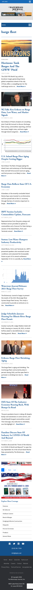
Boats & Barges (7, 517)
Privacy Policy (5, 567)
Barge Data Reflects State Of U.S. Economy (16, 185)
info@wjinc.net (16, 553)
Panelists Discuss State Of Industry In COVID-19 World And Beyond (15, 435)
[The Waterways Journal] (16, 9)
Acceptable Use (27, 567)
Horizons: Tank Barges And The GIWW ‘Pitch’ (16, 51)
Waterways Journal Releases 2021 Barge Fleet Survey (16, 275)
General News (7, 536)
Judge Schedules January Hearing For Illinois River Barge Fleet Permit (16, 316)
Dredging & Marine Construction (12, 521)
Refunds (25, 563)
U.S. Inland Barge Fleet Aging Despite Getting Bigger (16, 146)
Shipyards (6, 525)
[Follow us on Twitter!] (14, 544)
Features (5, 506)
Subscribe (17, 560)
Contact (19, 563)
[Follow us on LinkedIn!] (18, 544)
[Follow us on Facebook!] (10, 544)
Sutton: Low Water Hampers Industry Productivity (14, 241)
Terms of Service (16, 567)
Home (5, 560)
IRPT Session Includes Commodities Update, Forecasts (15, 213)
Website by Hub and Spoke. (16, 573)
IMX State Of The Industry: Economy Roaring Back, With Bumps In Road (16, 391)
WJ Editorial (6, 510)
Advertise (6, 563)
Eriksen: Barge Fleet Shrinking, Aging (16, 347)
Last (14, 470)
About (10, 560)
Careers (13, 563)
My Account (24, 560)
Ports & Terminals (8, 529)
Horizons (4, 59)
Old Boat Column (8, 513)
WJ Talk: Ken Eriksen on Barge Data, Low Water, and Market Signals (16, 99)
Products (5, 532)
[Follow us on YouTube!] (23, 544)
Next (9, 470)
